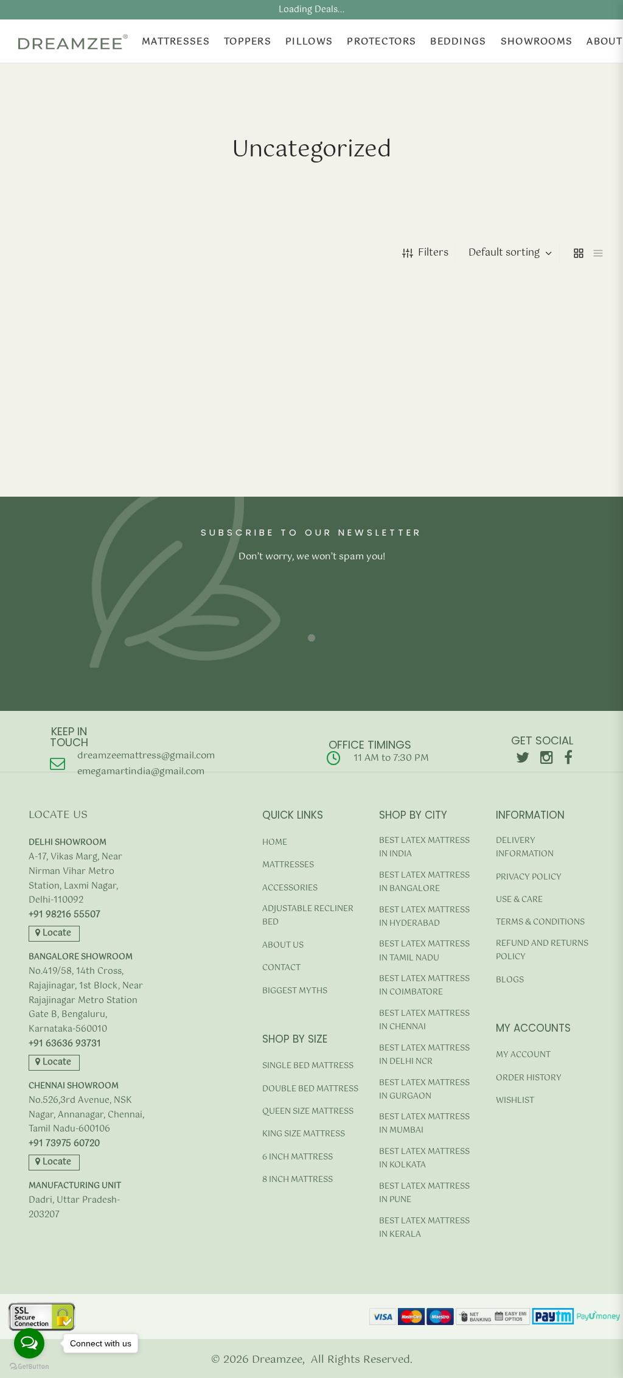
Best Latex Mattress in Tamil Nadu (424, 951)
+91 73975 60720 (64, 1144)
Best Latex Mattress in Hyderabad (424, 917)
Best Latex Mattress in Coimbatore (424, 986)
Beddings (458, 41)
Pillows (309, 41)
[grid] (578, 253)
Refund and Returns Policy (542, 950)
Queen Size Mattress (307, 1111)
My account (523, 1055)
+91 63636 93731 (65, 1044)
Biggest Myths (294, 991)
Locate (55, 933)
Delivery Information (525, 847)
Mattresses (176, 41)
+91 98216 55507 (64, 915)
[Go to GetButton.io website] (29, 1366)
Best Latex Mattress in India (424, 847)
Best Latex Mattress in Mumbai (424, 1124)
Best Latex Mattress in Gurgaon (424, 1090)
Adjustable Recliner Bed (307, 916)
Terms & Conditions (540, 922)
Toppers (247, 41)
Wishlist (515, 1100)
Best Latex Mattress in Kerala (424, 1228)
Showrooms (537, 41)
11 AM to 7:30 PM (391, 758)
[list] (598, 253)
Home (274, 842)
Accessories (290, 888)
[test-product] (84, 374)
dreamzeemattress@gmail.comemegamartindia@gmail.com (146, 763)
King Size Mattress (303, 1134)
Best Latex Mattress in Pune (424, 1193)
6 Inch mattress (297, 1157)
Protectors (381, 41)
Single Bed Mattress (307, 1066)
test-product (46, 457)
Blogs (510, 980)
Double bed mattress (310, 1089)
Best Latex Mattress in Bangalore (424, 882)
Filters (433, 253)
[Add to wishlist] (146, 496)
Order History (529, 1078)
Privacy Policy (529, 877)
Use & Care (519, 900)
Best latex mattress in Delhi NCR (424, 1055)
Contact (281, 968)
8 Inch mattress (297, 1179)
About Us (283, 945)
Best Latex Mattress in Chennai (424, 1020)
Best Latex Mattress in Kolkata (424, 1158)
